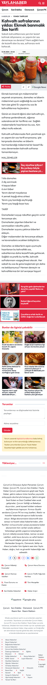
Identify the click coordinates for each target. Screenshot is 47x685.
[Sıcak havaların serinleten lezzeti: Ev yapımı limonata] (12, 337)
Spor (19, 673)
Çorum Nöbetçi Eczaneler (9, 566)
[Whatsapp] (37, 558)
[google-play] (29, 600)
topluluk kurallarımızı (25, 438)
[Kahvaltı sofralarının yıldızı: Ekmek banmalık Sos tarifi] (23, 70)
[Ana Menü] (43, 3)
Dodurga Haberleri (12, 651)
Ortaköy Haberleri (12, 666)
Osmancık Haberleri (12, 668)
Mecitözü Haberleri (12, 661)
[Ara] (40, 3)
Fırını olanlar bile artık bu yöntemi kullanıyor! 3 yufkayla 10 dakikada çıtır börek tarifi (35, 369)
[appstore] (16, 600)
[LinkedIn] (28, 558)
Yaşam (29, 677)
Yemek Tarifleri (20, 16)
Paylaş (7, 86)
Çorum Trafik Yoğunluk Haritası (35, 575)
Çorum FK (41, 9)
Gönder (7, 430)
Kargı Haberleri (29, 656)
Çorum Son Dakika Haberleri (15, 649)
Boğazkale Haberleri (12, 644)
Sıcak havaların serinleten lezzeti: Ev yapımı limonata (12, 347)
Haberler (6, 16)
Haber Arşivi (32, 591)
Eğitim (28, 651)
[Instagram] (24, 558)
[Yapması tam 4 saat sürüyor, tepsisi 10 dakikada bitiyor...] (12, 382)
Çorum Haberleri (11, 647)
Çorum (5, 9)
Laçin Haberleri (26, 658)
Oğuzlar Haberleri (11, 663)
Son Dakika (16, 9)
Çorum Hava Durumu (36, 565)
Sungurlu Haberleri (12, 675)
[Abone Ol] (39, 86)
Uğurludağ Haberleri (12, 677)
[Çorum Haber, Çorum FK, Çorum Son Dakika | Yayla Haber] (14, 3)
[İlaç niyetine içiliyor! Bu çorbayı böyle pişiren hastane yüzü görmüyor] (35, 382)
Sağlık (21, 670)
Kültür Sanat (9, 658)
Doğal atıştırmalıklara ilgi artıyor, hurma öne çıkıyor (35, 346)
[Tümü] (44, 463)
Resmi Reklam (28, 611)
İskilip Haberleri (11, 656)
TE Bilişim (41, 660)
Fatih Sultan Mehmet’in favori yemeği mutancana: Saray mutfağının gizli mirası (11, 369)
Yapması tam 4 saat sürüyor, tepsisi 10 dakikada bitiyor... (9, 392)
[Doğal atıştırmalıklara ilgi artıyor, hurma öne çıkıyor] (35, 337)
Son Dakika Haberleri (12, 591)
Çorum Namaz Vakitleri (9, 575)
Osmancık (29, 9)
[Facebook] (10, 558)
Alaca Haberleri (11, 640)
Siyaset (7, 673)
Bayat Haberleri (11, 642)
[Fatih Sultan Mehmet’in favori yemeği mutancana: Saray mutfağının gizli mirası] (12, 358)
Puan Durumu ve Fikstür (10, 583)
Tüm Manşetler (33, 582)
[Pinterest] (19, 558)
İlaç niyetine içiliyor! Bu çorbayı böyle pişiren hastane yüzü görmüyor (34, 392)
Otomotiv (29, 668)
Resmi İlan (16, 611)
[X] (15, 558)
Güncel (20, 654)
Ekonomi (8, 654)
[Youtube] (32, 558)
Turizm (28, 675)
